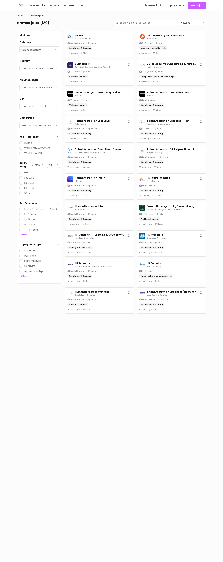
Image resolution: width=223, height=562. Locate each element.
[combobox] (192, 23)
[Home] (20, 5)
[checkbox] (20, 142)
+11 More (23, 234)
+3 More (23, 276)
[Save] (129, 36)
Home (20, 15)
